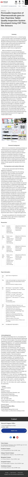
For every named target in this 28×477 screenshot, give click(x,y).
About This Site (13, 472)
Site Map (6, 472)
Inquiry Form (14, 430)
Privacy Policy (20, 472)
